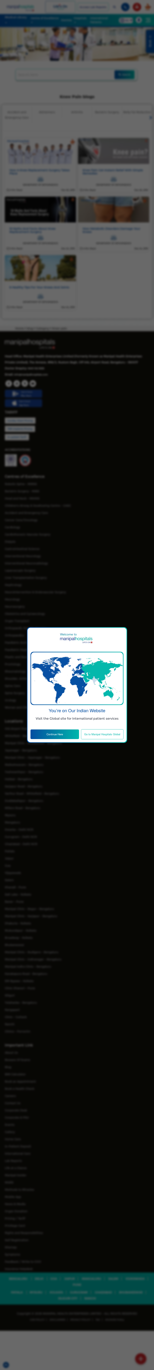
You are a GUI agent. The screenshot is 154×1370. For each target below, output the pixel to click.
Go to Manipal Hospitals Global (102, 734)
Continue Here (55, 734)
